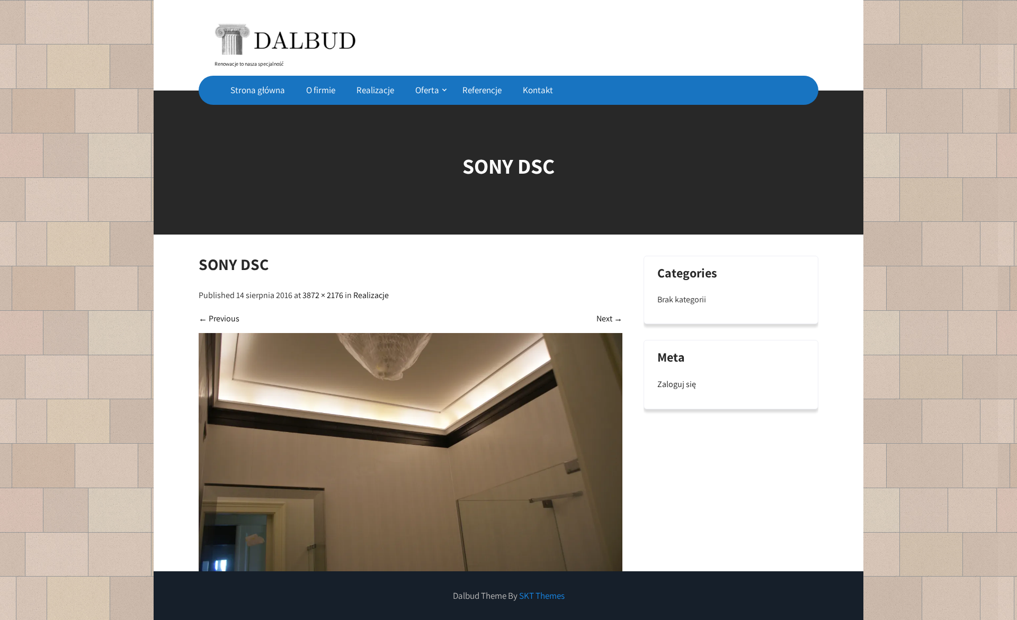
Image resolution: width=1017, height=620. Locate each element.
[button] (285, 35)
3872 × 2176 (322, 295)
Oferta (427, 90)
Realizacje (375, 90)
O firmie (320, 90)
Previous (219, 318)
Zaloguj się (676, 384)
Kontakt (538, 90)
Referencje (482, 90)
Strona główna (257, 90)
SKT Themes (542, 595)
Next (609, 318)
